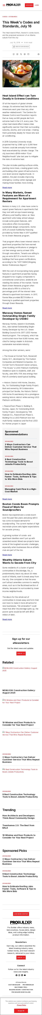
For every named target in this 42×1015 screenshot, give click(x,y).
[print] (39, 54)
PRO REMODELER (28, 985)
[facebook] (14, 54)
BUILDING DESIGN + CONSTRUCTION (21, 989)
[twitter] (21, 54)
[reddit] (25, 54)
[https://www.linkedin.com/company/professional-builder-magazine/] (22, 975)
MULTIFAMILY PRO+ (21, 987)
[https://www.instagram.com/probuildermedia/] (19, 975)
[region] (21, 1006)
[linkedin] (17, 54)
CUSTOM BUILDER (14, 985)
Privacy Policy (21, 1005)
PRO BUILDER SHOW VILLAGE (21, 992)
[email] (28, 54)
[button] (4, 5)
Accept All (21, 1011)
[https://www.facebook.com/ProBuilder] (16, 975)
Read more (7, 187)
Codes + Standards (9, 16)
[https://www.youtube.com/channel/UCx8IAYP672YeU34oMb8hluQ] (25, 975)
